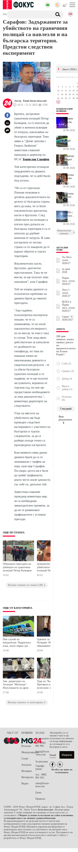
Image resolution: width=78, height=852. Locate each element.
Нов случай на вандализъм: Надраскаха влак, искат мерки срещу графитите (17, 643)
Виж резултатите (65, 418)
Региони (26, 746)
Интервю (26, 771)
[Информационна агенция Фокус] (52, 764)
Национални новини (64, 110)
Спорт (24, 758)
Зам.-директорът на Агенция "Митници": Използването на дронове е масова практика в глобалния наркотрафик (17, 685)
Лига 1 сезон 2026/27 (66, 292)
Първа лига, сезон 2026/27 (68, 281)
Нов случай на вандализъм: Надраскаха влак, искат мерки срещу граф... (69, 139)
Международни (28, 752)
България (26, 739)
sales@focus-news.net (42, 785)
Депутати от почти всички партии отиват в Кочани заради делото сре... (68, 195)
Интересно (27, 777)
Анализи (26, 764)
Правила (40, 798)
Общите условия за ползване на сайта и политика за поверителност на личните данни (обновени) (38, 816)
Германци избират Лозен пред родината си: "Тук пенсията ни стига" (68, 158)
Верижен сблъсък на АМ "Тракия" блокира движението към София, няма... (69, 120)
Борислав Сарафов (36, 159)
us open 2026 (66, 270)
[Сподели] (7, 130)
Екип (38, 792)
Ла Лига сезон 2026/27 (66, 260)
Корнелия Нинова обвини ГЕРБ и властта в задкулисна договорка (69, 176)
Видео (24, 783)
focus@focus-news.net (42, 753)
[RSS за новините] (60, 764)
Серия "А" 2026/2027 (68, 318)
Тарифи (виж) (39, 767)
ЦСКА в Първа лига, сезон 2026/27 (68, 306)
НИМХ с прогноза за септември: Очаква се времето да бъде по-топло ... (69, 214)
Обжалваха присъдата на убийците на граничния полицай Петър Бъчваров (17, 567)
